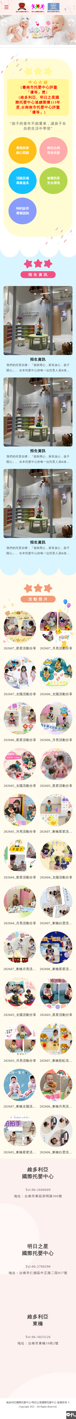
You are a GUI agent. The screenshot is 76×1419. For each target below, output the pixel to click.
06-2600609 (41, 1190)
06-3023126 (41, 1337)
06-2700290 (41, 1266)
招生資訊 (38, 359)
